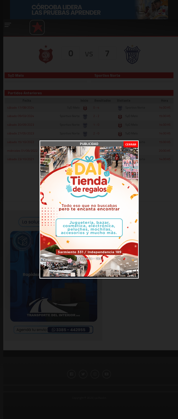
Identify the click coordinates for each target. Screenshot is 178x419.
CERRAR (130, 144)
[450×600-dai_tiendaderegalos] (89, 275)
